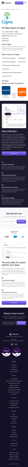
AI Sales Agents (14, 378)
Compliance (14, 434)
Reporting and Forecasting (14, 389)
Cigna (13, 9)
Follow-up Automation (14, 392)
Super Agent (14, 394)
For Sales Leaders (14, 403)
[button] (24, 3)
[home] (6, 3)
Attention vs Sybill (14, 456)
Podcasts (14, 418)
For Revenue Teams (14, 401)
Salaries (8, 9)
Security (14, 432)
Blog (14, 414)
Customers (14, 367)
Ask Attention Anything (14, 387)
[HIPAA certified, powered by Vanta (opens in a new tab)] (6, 352)
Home (3, 9)
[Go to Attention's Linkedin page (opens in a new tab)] (12, 344)
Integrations (14, 369)
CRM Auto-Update (14, 385)
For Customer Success (14, 407)
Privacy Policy (14, 443)
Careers (14, 421)
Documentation (14, 371)
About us (14, 430)
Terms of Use (14, 445)
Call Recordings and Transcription (14, 381)
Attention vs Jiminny (14, 459)
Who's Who (14, 423)
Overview (14, 364)
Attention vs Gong (14, 452)
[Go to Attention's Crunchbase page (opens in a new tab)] (16, 344)
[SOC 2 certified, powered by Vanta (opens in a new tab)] (16, 352)
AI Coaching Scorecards (14, 383)
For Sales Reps (14, 405)
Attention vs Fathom (14, 454)
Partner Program (14, 436)
